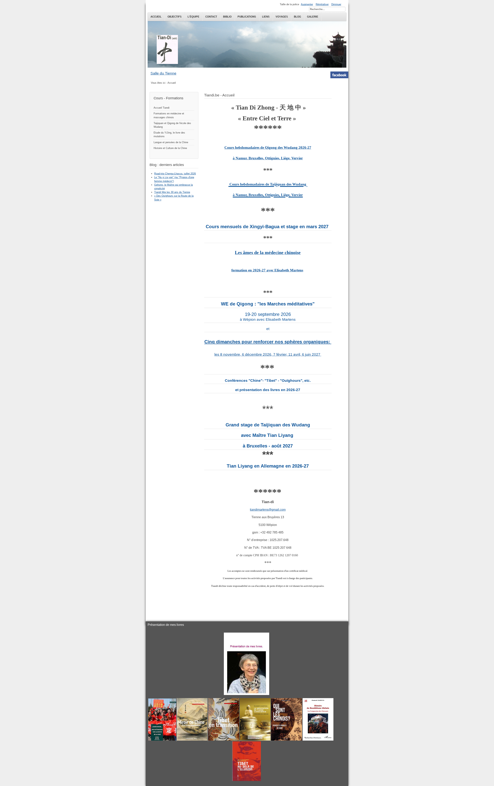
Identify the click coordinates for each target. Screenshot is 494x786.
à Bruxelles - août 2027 (268, 445)
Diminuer (336, 4)
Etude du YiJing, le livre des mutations (169, 134)
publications (247, 16)
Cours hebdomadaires (242, 147)
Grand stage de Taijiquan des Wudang (268, 424)
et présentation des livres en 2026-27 (267, 390)
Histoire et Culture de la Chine (170, 148)
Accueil (156, 16)
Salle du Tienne (163, 73)
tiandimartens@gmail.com (268, 509)
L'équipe (193, 16)
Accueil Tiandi (161, 107)
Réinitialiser (322, 4)
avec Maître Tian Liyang (268, 435)
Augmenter (307, 4)
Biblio (227, 16)
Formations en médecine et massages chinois (169, 115)
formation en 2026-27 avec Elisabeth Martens (267, 270)
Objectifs (174, 16)
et (267, 329)
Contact (211, 16)
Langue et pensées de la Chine (171, 142)
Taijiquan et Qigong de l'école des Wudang (172, 125)
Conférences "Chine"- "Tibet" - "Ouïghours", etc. (268, 381)
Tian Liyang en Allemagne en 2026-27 (268, 466)
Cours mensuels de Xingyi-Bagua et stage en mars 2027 (267, 226)
